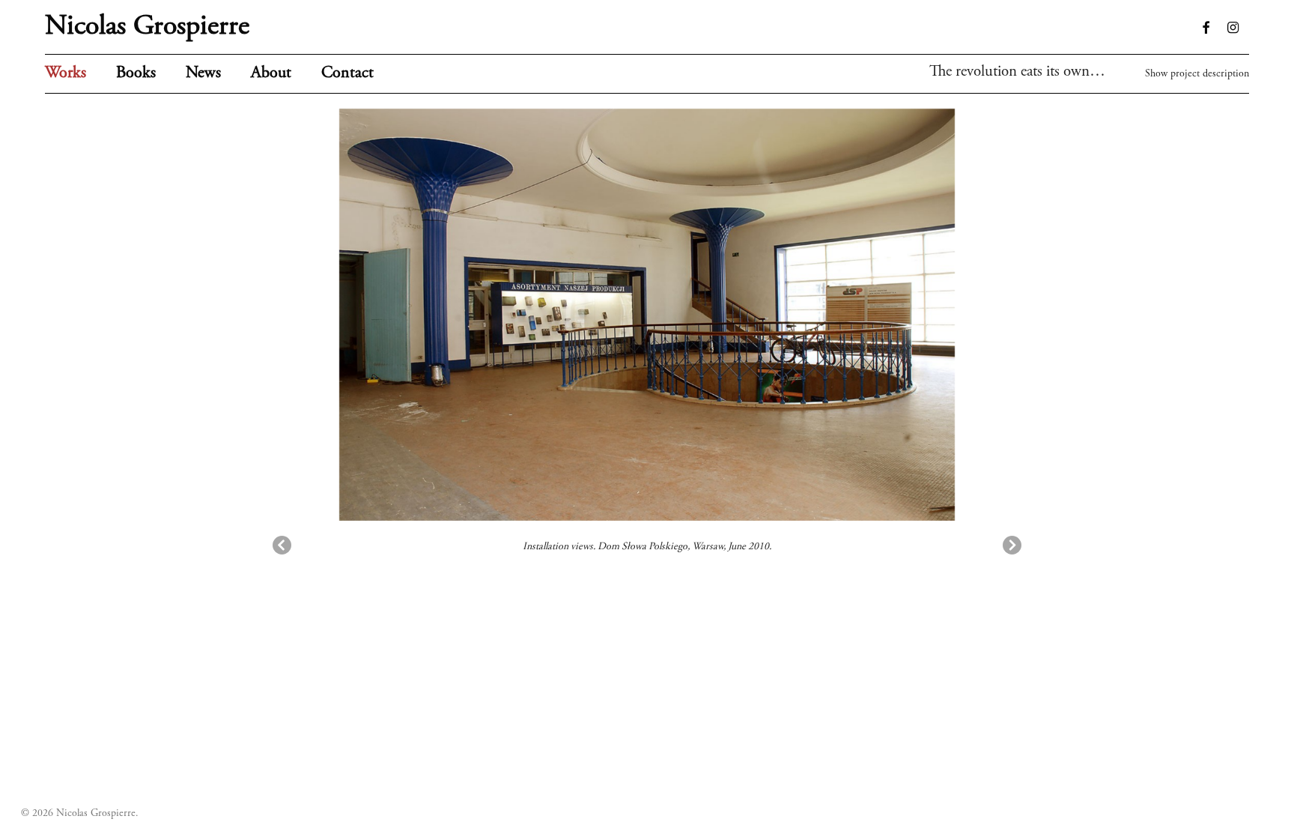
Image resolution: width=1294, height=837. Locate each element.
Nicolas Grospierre (147, 27)
